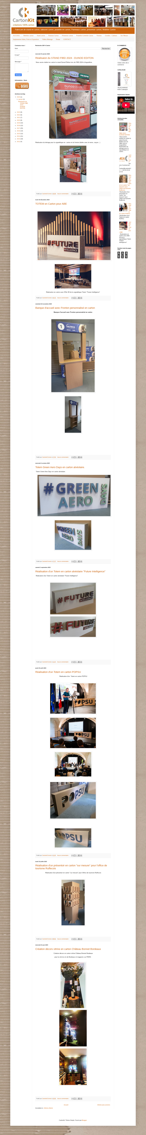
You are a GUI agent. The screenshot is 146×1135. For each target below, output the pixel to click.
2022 (18, 115)
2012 (18, 141)
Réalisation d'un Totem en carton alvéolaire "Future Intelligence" (70, 571)
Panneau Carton (53, 35)
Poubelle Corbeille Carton (84, 35)
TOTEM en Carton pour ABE (51, 203)
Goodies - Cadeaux (111, 35)
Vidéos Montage (47, 39)
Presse (58, 39)
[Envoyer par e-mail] (72, 194)
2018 (18, 125)
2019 (18, 123)
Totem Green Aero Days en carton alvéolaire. (60, 467)
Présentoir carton (67, 35)
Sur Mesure (124, 35)
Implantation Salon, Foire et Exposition (26, 39)
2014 (18, 136)
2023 (18, 112)
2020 (18, 120)
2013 (18, 139)
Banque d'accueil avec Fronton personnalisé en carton (65, 307)
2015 (18, 133)
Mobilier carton (28, 35)
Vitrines (99, 35)
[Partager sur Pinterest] (81, 194)
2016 (18, 131)
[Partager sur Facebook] (79, 194)
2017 (18, 128)
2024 (18, 97)
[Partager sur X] (77, 194)
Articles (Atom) (48, 1108)
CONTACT (67, 39)
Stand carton (41, 35)
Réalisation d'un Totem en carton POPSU (58, 672)
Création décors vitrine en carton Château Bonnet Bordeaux (68, 949)
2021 (18, 117)
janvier (20, 99)
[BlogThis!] (75, 194)
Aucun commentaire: (63, 193)
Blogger (84, 1120)
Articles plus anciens (103, 1105)
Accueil (66, 1105)
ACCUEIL (16, 35)
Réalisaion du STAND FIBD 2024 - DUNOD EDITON (64, 58)
